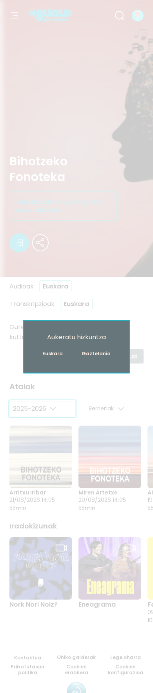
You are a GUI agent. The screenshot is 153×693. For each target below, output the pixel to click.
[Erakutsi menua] (14, 15)
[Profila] (138, 15)
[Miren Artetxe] (109, 457)
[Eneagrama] (109, 568)
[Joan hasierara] (51, 15)
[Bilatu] (120, 15)
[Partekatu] (40, 242)
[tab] (22, 387)
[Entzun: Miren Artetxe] (108, 474)
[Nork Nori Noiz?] (40, 568)
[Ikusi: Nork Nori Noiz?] (39, 585)
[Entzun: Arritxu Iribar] (39, 474)
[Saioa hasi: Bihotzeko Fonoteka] (19, 242)
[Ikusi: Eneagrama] (108, 585)
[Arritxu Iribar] (40, 457)
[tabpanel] (76, 452)
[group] (76, 469)
